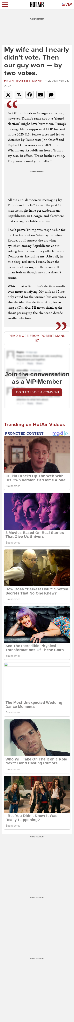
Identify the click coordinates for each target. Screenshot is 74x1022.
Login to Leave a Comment (37, 392)
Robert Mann (24, 80)
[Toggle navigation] (5, 4)
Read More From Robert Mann (37, 336)
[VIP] (67, 4)
